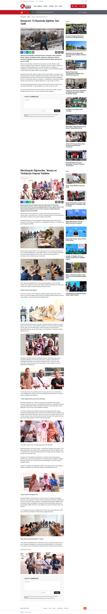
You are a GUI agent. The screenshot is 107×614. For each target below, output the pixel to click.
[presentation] (24, 12)
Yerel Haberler (37, 6)
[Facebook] (21, 52)
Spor (56, 6)
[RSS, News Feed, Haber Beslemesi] (85, 608)
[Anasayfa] (21, 1)
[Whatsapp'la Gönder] (30, 52)
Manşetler (25, 1)
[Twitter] (24, 52)
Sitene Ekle (41, 1)
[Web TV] (83, 1)
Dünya (60, 6)
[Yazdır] (33, 52)
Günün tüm (82, 12)
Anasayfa (45, 608)
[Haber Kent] (25, 6)
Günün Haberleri (31, 1)
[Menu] (72, 6)
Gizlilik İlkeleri (59, 608)
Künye (50, 608)
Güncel (45, 6)
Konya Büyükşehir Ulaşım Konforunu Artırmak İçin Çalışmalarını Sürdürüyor (52, 12)
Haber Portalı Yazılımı (27, 612)
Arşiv (36, 1)
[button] (56, 52)
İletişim (54, 608)
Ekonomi (51, 6)
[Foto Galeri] (86, 1)
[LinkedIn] (27, 52)
